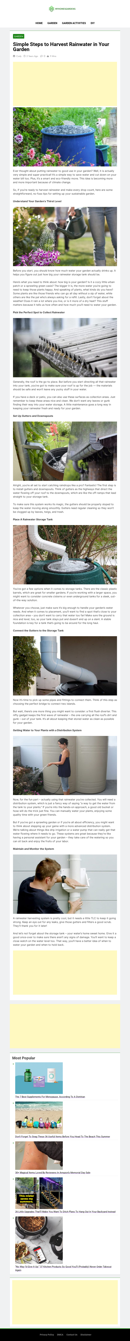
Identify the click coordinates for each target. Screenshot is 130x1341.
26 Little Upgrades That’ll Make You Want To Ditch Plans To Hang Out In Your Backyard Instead (65, 1211)
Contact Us (71, 1334)
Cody (18, 56)
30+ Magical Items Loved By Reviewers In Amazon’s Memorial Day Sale (52, 1172)
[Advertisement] (65, 84)
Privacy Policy (47, 1334)
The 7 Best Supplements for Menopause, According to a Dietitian (50, 1096)
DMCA (60, 1334)
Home (39, 23)
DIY (93, 23)
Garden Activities (74, 23)
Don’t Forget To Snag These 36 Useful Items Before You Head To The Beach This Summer (62, 1136)
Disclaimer (86, 1334)
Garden (52, 23)
